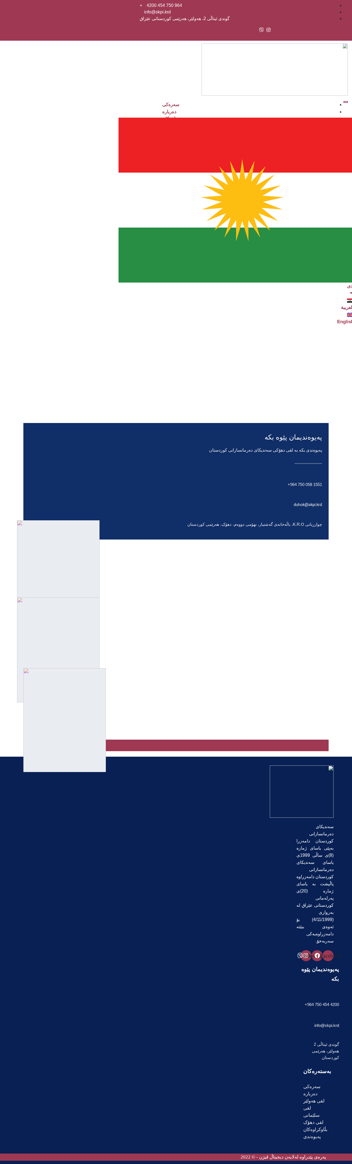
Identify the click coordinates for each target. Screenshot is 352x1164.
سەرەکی (170, 104)
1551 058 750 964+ (305, 484)
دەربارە (169, 111)
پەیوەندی (312, 1136)
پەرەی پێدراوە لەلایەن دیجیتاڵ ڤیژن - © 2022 (283, 1157)
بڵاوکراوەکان (315, 1129)
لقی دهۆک (313, 1122)
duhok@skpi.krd (308, 504)
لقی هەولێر (313, 1101)
